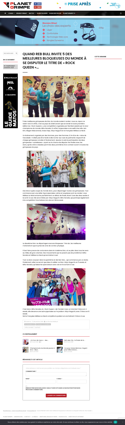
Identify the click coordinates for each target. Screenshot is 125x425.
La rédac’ (35, 417)
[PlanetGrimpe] (17, 5)
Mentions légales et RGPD (48, 417)
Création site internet (76, 417)
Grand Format (21, 13)
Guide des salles (55, 13)
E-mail (59, 379)
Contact (27, 417)
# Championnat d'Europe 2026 (9, 67)
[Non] (123, 422)
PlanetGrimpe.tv (69, 13)
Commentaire (31, 371)
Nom (28, 379)
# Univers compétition (43, 324)
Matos (31, 13)
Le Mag (10, 13)
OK (115, 422)
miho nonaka (29, 327)
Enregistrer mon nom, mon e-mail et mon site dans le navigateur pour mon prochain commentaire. (53, 388)
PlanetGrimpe (7, 417)
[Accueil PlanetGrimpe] (5, 13)
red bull (37, 327)
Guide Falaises (42, 13)
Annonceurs (18, 417)
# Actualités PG (30, 324)
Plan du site (63, 417)
